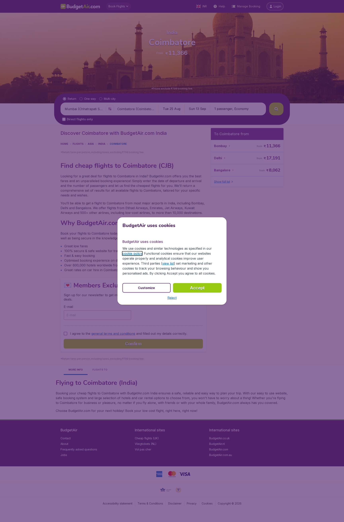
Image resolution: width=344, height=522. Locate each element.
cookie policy (132, 253)
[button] (172, 298)
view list (168, 263)
